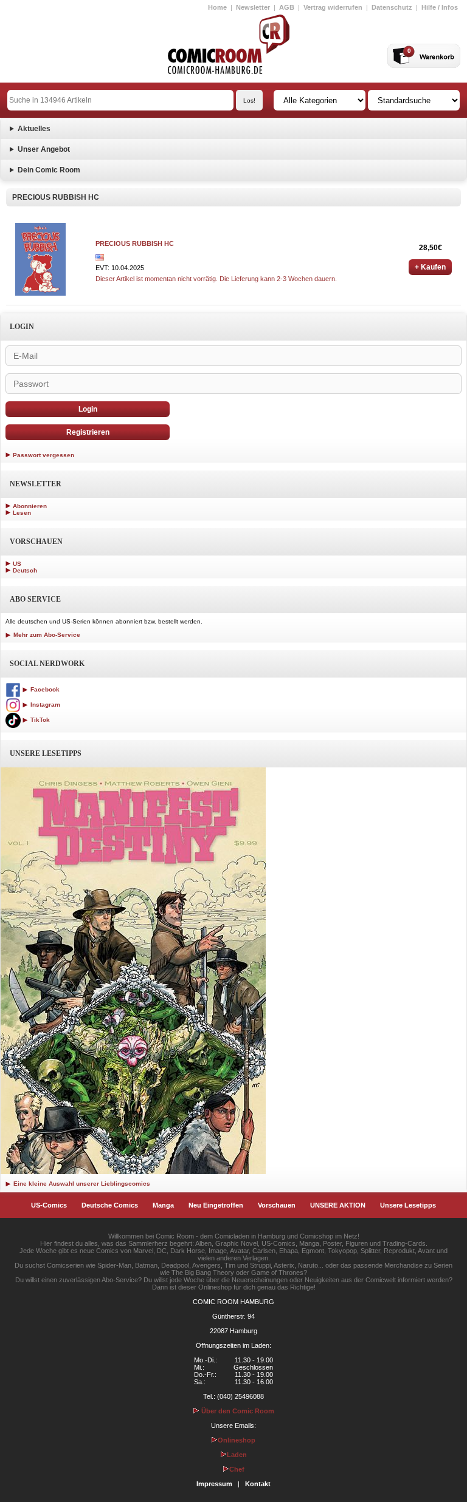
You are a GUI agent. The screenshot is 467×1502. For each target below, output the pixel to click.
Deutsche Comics (109, 1205)
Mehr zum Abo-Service (46, 634)
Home (217, 7)
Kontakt (258, 1483)
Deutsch (25, 570)
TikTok (39, 719)
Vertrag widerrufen (332, 7)
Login (87, 409)
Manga (163, 1205)
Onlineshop (236, 1440)
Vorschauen (277, 1205)
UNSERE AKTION (337, 1205)
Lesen (22, 512)
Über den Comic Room (236, 1411)
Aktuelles (34, 128)
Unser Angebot (44, 149)
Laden (237, 1454)
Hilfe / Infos (439, 7)
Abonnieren (30, 506)
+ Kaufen (430, 267)
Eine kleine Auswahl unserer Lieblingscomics (81, 1183)
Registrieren (87, 432)
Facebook (44, 689)
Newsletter (253, 7)
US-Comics (49, 1205)
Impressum (214, 1483)
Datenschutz (392, 7)
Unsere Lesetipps (408, 1205)
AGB (286, 7)
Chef (236, 1469)
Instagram (44, 704)
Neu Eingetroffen (216, 1205)
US (17, 563)
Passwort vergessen (43, 455)
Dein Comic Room (49, 170)
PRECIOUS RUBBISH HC (134, 243)
